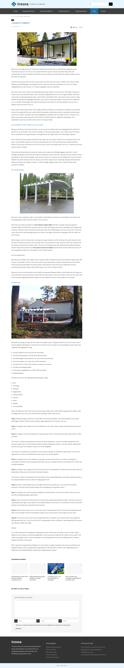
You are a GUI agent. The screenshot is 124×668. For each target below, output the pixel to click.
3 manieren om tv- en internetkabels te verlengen (54, 578)
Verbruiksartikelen (46, 11)
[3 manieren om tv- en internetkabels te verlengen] (56, 564)
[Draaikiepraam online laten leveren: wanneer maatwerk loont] (19, 564)
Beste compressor (51, 655)
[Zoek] (111, 4)
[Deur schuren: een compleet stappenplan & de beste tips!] (74, 564)
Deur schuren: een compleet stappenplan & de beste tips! (73, 578)
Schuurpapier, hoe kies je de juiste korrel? (93, 655)
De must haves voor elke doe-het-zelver (93, 647)
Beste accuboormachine (53, 647)
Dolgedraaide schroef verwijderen (91, 650)
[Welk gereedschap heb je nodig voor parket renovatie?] (37, 564)
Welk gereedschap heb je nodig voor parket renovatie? (37, 578)
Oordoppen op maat (87, 652)
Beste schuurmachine (52, 657)
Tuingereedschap (80, 11)
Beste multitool (51, 650)
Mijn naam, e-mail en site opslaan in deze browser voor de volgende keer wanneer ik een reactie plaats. (43, 625)
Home (16, 11)
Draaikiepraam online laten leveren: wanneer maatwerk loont (19, 578)
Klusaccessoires (64, 11)
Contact (103, 11)
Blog (94, 11)
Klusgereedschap (28, 11)
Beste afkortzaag (51, 652)
